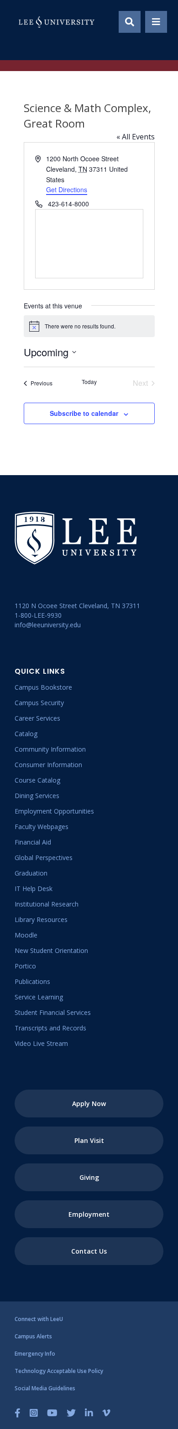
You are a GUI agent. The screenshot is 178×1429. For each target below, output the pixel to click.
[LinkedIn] (89, 1413)
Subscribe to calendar (84, 413)
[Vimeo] (106, 1413)
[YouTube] (52, 1413)
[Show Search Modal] (130, 22)
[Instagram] (34, 1413)
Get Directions (66, 189)
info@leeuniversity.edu (48, 624)
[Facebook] (18, 1413)
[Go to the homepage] (56, 22)
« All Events (135, 137)
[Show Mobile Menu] (156, 22)
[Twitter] (71, 1413)
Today (89, 381)
